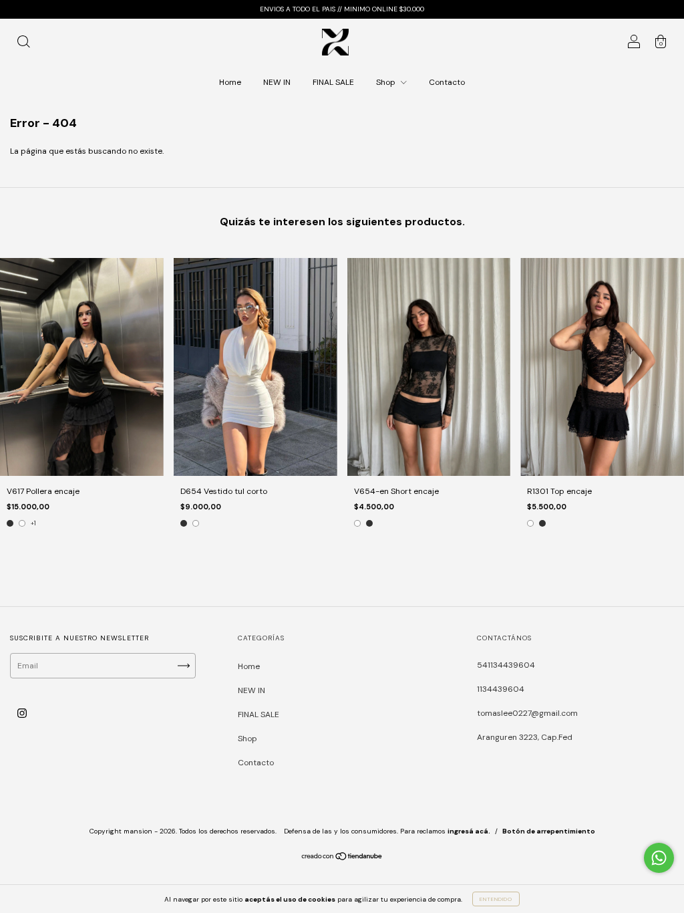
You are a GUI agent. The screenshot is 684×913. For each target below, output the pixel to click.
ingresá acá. (469, 831)
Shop (386, 82)
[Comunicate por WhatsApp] (659, 858)
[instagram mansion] (22, 713)
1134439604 (500, 689)
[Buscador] (23, 44)
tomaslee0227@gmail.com (527, 713)
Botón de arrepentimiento (548, 831)
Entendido (496, 899)
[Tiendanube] (342, 858)
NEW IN (277, 82)
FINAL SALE (333, 82)
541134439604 (506, 665)
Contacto (447, 82)
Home (230, 82)
